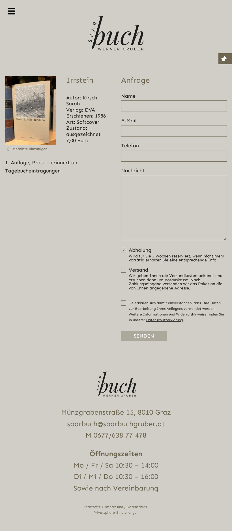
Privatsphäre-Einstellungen (116, 513)
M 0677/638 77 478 (115, 435)
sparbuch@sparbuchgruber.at (116, 424)
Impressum (113, 507)
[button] (30, 149)
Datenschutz (137, 507)
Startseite (92, 507)
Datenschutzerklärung (164, 320)
